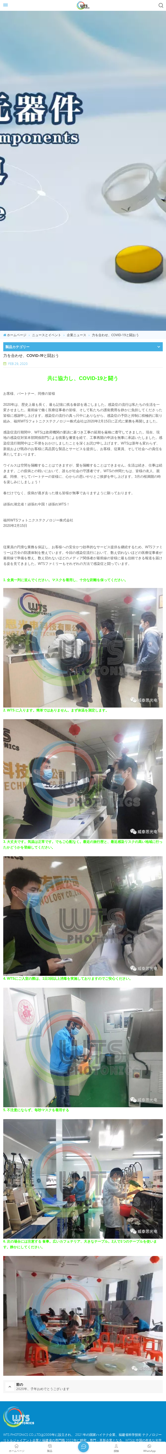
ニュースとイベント (46, 335)
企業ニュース (76, 335)
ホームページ (16, 335)
